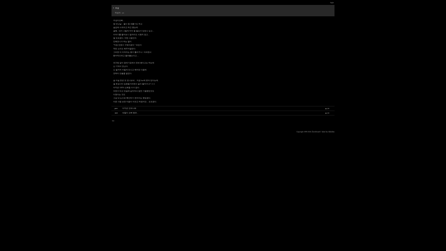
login (332, 2)
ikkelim (331, 132)
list (113, 121)
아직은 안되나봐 (129, 108)
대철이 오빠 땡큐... (130, 113)
